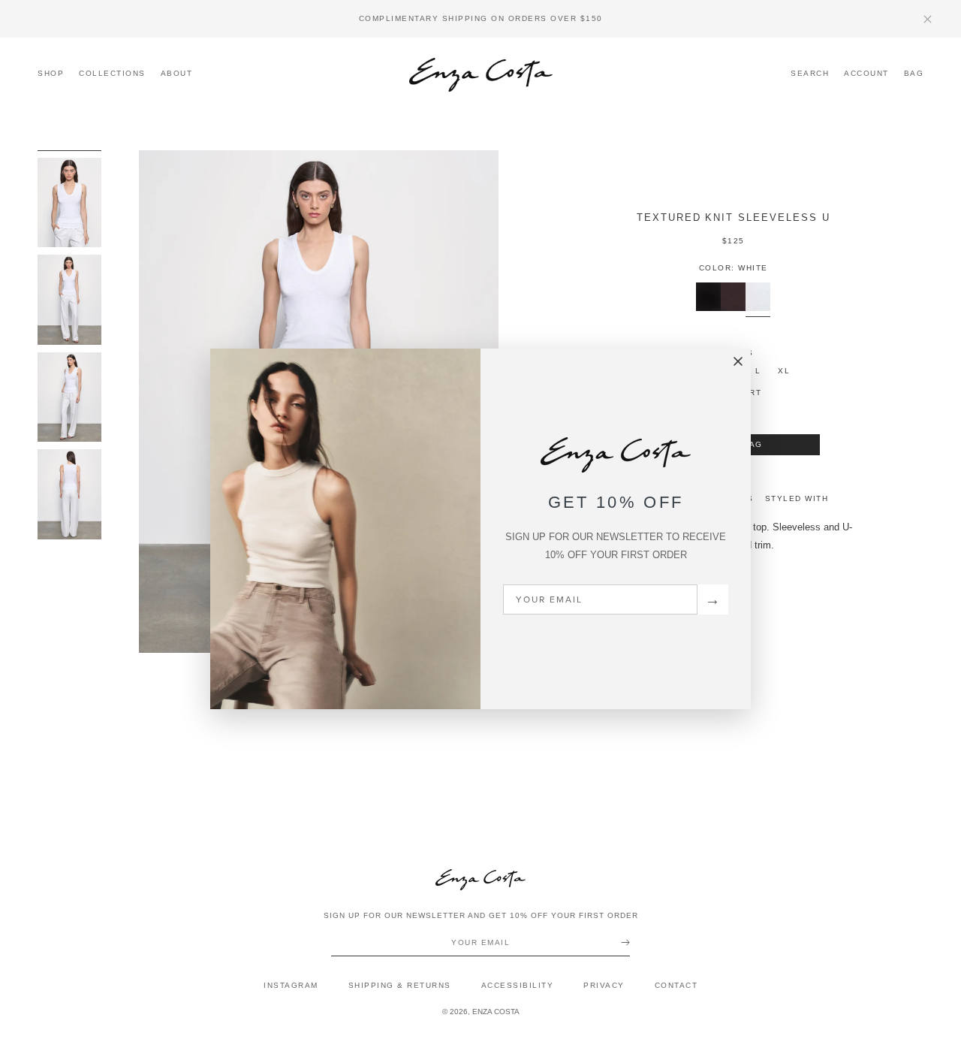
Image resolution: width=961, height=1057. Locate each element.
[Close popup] (738, 362)
